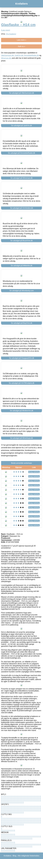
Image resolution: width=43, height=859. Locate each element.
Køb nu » (21, 46)
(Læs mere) (5, 30)
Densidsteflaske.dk (31, 55)
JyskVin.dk (19, 55)
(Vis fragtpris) (11, 34)
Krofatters (21, 3)
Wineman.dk (6, 58)
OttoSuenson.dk (7, 55)
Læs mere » (21, 40)
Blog (14, 856)
